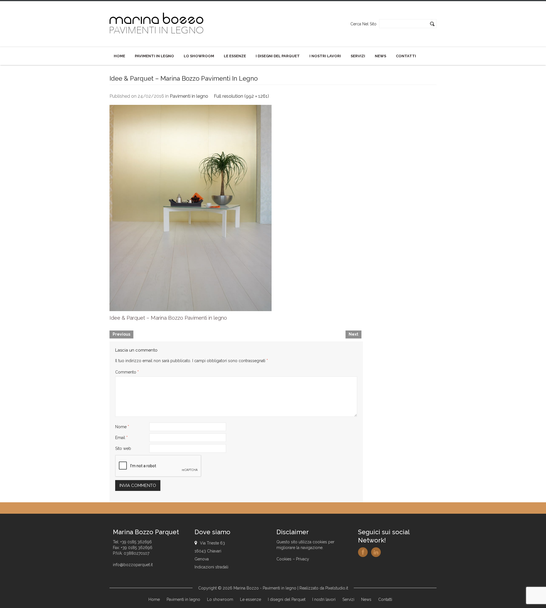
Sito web (123, 448)
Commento (127, 372)
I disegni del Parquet (278, 56)
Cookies (283, 559)
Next (353, 334)
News (380, 56)
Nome (122, 427)
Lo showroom (199, 56)
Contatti (406, 56)
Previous (121, 334)
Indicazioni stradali (211, 567)
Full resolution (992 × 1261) (241, 96)
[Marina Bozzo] (156, 23)
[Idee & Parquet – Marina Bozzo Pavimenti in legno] (190, 207)
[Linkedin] (376, 552)
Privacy (302, 559)
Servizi (358, 56)
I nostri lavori (325, 56)
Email (121, 437)
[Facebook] (363, 552)
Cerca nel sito (363, 24)
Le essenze (235, 56)
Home (119, 56)
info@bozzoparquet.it (133, 564)
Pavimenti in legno (154, 56)
